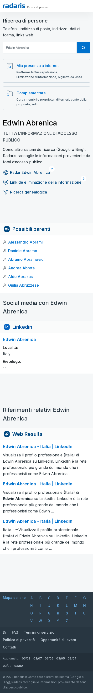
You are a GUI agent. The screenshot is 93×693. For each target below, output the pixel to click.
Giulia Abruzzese (23, 285)
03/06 (49, 658)
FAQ (15, 632)
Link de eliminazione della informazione (46, 182)
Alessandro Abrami (25, 242)
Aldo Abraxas (20, 276)
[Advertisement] (46, 212)
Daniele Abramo (22, 250)
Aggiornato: (11, 658)
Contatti (9, 647)
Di (4, 632)
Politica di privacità (19, 640)
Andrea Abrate (21, 268)
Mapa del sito (14, 598)
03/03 (7, 666)
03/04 (72, 658)
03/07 (37, 658)
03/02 (18, 666)
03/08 (26, 658)
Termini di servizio (39, 632)
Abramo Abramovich (27, 259)
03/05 (60, 658)
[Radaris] (14, 5)
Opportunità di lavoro (58, 640)
